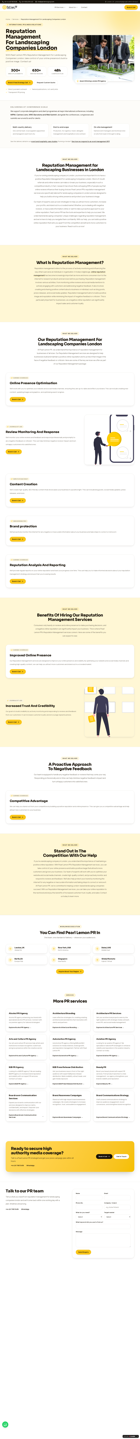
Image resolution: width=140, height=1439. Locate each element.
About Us (72, 7)
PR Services (59, 7)
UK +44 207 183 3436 (10, 2)
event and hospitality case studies (44, 141)
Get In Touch (121, 1156)
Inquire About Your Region (69, 971)
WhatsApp (30, 1165)
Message (79, 1232)
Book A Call (131, 7)
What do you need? (83, 1212)
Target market (109, 1212)
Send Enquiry (83, 1252)
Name (78, 1193)
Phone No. (79, 1203)
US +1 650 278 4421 (27, 2)
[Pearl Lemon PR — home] (10, 7)
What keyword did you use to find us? (89, 1222)
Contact (84, 7)
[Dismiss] (137, 1436)
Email (106, 1193)
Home (8, 19)
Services (15, 19)
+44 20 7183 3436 (17, 1165)
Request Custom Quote (46, 82)
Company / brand (110, 1203)
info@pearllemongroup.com (46, 2)
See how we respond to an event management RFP (91, 141)
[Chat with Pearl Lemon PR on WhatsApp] (5, 1424)
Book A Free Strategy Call (18, 82)
